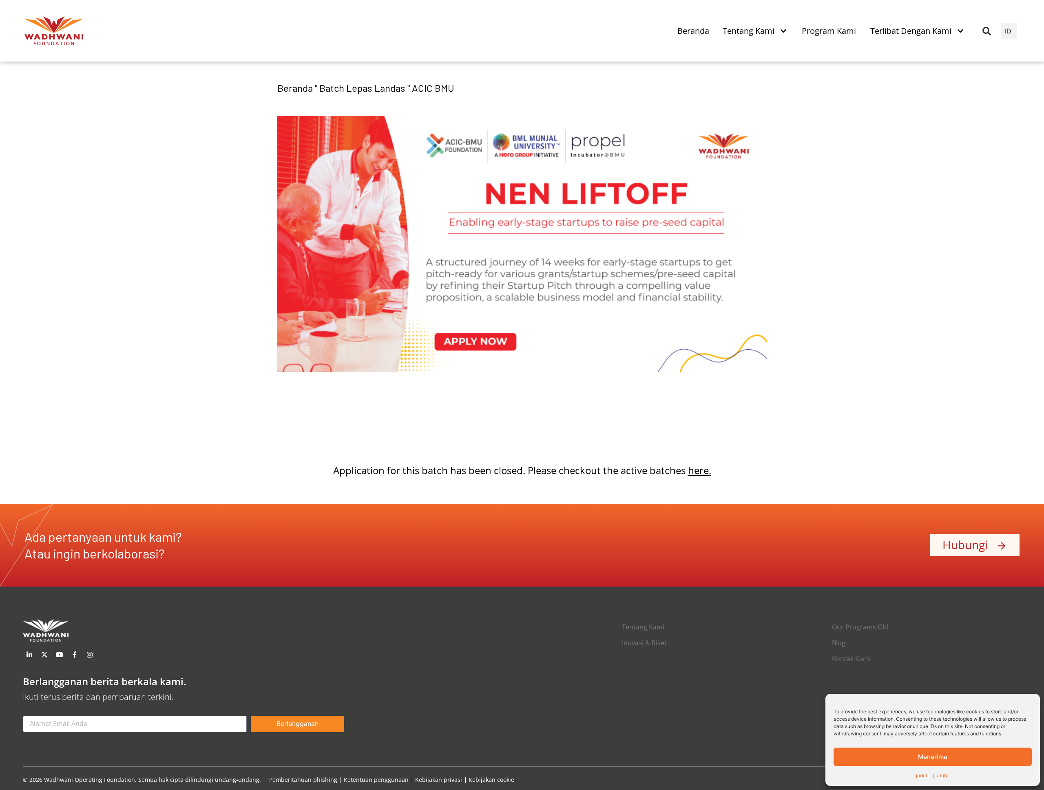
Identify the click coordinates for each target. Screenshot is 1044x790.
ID (1008, 31)
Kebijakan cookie (491, 780)
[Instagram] (89, 654)
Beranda (295, 88)
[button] (986, 31)
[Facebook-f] (74, 654)
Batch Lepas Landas (362, 88)
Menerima (932, 757)
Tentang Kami (643, 626)
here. (699, 470)
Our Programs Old (860, 626)
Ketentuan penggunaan (376, 780)
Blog (838, 642)
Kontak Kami (851, 658)
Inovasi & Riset (644, 642)
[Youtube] (59, 654)
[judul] (921, 775)
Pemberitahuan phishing (303, 780)
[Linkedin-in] (29, 654)
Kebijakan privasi (438, 780)
